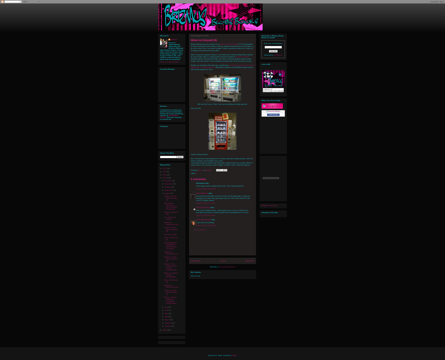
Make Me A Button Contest (229, 44)
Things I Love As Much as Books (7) (170, 198)
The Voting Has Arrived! (169, 218)
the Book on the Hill (242, 57)
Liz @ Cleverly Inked (203, 220)
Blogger (234, 355)
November (169, 184)
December (169, 181)
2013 (165, 168)
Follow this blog (273, 114)
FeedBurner (278, 55)
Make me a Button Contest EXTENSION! (171, 275)
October (168, 187)
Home (223, 261)
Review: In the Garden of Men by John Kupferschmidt (170, 267)
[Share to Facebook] (224, 170)
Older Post (249, 261)
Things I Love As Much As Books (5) (170, 259)
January (168, 326)
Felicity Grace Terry (203, 207)
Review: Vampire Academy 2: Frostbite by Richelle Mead (170, 300)
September (169, 190)
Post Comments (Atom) (227, 267)
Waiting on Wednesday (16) (171, 286)
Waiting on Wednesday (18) (171, 223)
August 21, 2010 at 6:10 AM (205, 215)
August (167, 193)
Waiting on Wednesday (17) (171, 253)
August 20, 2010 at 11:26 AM (206, 189)
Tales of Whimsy (202, 193)
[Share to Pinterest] (226, 170)
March (167, 320)
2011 (165, 175)
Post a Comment (199, 230)
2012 (165, 172)
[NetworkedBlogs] (273, 111)
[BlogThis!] (219, 170)
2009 (165, 330)
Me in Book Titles (170, 234)
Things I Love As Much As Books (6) (170, 229)
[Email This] (217, 170)
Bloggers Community (269, 205)
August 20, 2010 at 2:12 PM (205, 203)
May (166, 313)
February (168, 323)
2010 (165, 178)
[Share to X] (222, 170)
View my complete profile (169, 62)
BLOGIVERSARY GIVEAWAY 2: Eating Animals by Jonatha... (170, 245)
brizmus (174, 39)
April (166, 316)
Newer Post (195, 261)
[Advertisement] (222, 245)
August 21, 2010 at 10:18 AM (206, 225)
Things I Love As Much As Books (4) (170, 292)
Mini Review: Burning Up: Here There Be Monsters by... (170, 206)
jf (196, 173)
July (166, 307)
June (167, 310)
